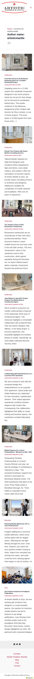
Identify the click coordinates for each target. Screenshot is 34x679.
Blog (17, 660)
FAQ (17, 663)
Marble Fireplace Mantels (17, 657)
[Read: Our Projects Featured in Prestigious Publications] (17, 575)
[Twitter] (17, 644)
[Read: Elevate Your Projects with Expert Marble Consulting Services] (17, 134)
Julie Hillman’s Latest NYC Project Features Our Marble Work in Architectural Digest (16, 300)
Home (9, 29)
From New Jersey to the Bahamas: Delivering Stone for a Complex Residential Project (16, 80)
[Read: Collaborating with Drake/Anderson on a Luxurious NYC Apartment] (17, 357)
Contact (17, 666)
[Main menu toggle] (31, 7)
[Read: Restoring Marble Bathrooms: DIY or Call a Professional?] (17, 507)
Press (6, 588)
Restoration (8, 520)
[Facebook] (14, 644)
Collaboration (8, 75)
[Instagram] (20, 644)
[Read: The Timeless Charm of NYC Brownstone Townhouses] (17, 208)
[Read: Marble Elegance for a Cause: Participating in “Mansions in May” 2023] (17, 434)
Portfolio (17, 654)
